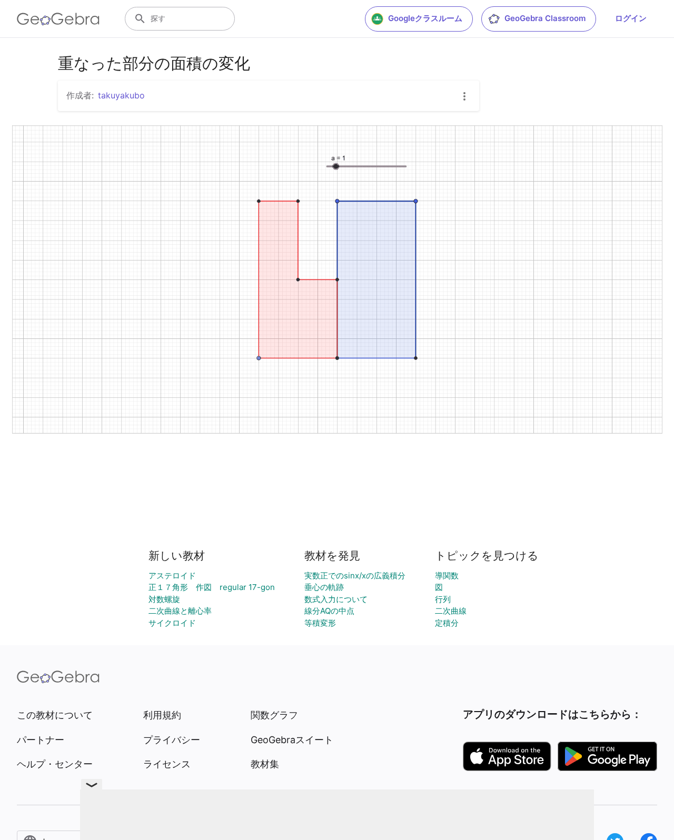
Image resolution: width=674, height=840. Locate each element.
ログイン (631, 18)
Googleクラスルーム (425, 18)
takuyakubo (121, 95)
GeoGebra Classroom (545, 18)
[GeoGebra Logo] (58, 19)
